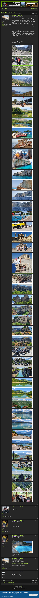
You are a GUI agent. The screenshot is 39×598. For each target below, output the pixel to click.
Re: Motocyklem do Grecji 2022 (17, 506)
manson (15, 521)
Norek (14, 16)
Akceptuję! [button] (33, 594)
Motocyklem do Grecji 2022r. (8, 12)
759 (4, 22)
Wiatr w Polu (3, 574)
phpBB (18, 588)
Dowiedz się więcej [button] (9, 596)
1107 (4, 529)
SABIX (3, 513)
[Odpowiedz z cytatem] (35, 15)
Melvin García (22, 586)
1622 (4, 576)
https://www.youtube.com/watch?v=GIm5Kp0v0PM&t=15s (20, 563)
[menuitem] (6, 8)
